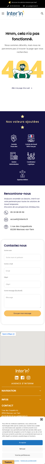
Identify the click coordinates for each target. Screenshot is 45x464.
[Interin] (15, 13)
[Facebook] (22, 377)
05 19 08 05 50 (17, 212)
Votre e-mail (8, 264)
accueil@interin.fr (21, 415)
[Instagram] (28, 377)
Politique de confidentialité (28, 461)
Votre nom (8, 250)
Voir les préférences (22, 455)
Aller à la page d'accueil (21, 88)
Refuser (22, 449)
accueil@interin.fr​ (19, 219)
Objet (6, 277)
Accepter (22, 442)
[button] (41, 419)
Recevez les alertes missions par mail (24, 2)
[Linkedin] (16, 377)
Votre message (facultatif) (13, 290)
